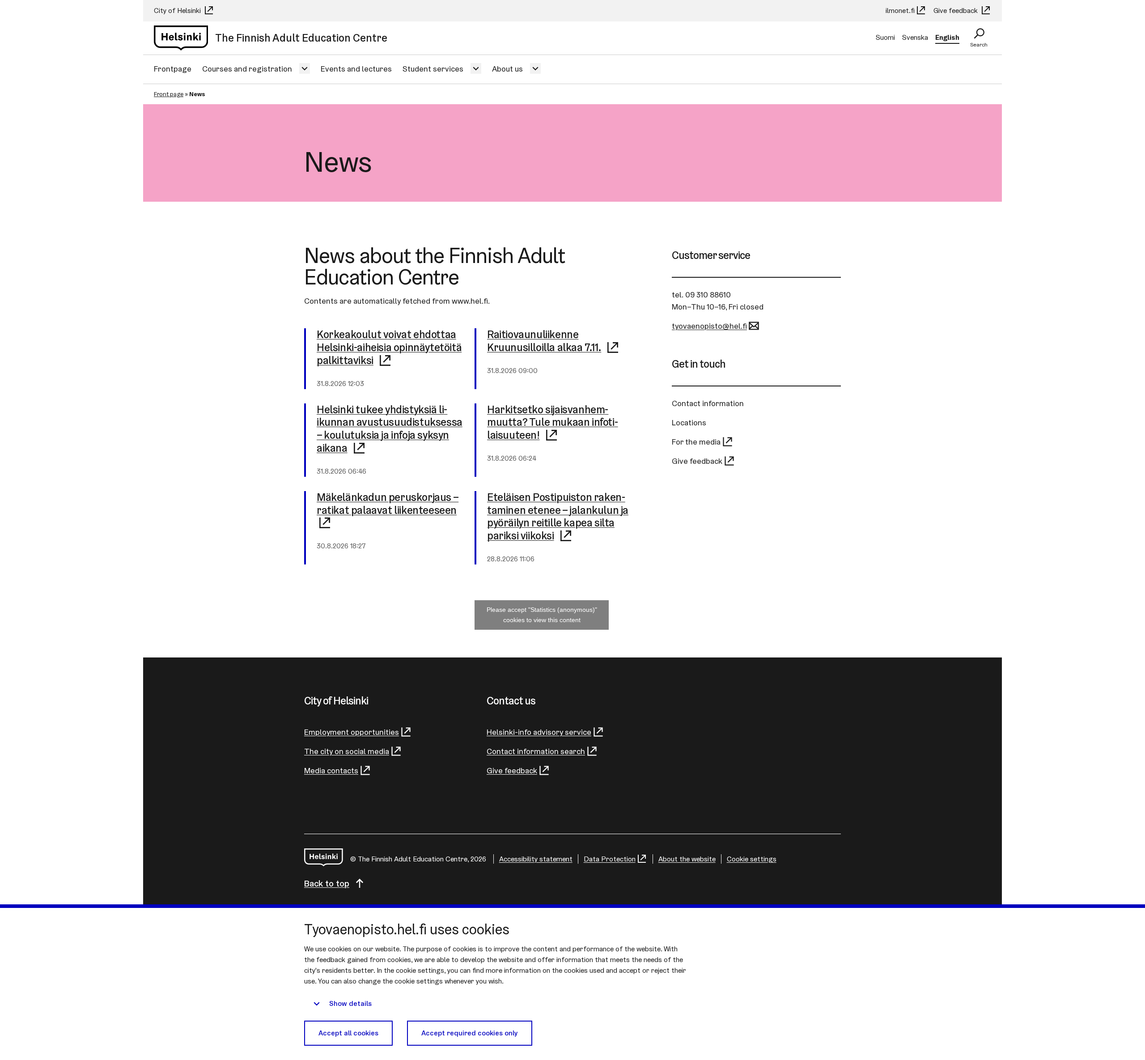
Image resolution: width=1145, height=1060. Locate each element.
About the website (687, 859)
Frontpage (172, 69)
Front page (168, 94)
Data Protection (610, 859)
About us (507, 69)
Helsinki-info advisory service (539, 732)
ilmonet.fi (900, 10)
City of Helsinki (178, 10)
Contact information (708, 403)
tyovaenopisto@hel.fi (709, 326)
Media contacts (331, 770)
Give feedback (956, 10)
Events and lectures (356, 69)
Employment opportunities (351, 732)
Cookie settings (751, 859)
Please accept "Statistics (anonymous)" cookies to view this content (542, 614)
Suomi (885, 37)
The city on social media (346, 751)
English (947, 37)
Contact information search (536, 751)
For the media (696, 442)
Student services (433, 69)
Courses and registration (247, 69)
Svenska (915, 37)
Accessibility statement (535, 859)
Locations (689, 422)
